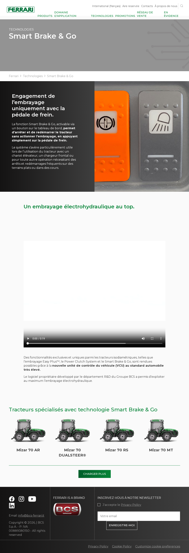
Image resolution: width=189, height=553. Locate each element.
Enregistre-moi (122, 525)
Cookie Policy (122, 546)
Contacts (147, 6)
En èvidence (171, 14)
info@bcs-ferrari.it (31, 515)
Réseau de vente (145, 14)
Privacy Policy (131, 505)
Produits (44, 16)
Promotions (125, 16)
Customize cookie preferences (157, 546)
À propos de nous (166, 6)
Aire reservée (130, 6)
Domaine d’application (65, 14)
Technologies (102, 16)
